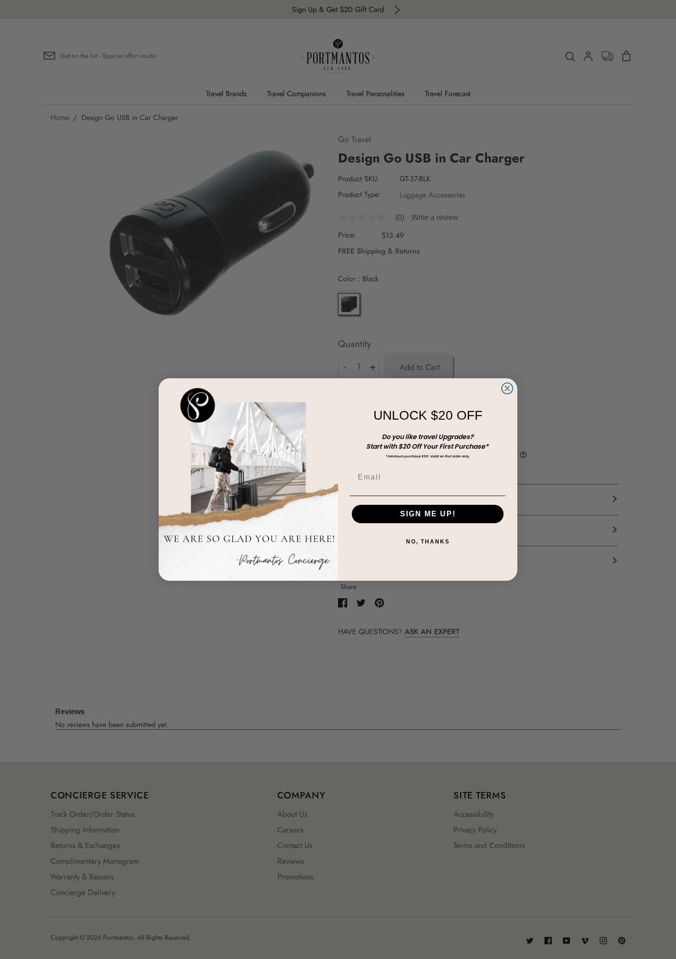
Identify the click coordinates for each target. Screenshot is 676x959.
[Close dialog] (507, 388)
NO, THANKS (428, 541)
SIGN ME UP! (428, 514)
